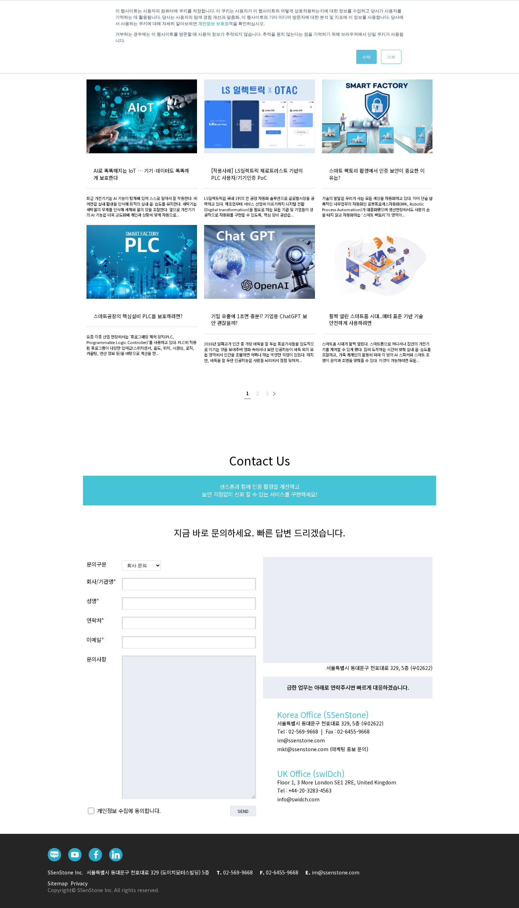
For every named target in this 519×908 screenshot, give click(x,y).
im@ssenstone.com (335, 872)
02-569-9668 (238, 872)
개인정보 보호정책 (215, 23)
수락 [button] (366, 57)
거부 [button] (391, 57)
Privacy (79, 883)
